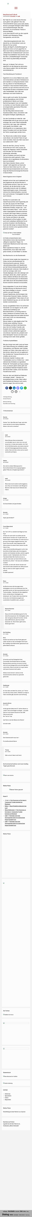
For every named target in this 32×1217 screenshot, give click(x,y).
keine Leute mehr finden (21, 24)
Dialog (5, 1214)
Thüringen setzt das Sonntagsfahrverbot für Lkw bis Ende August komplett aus (15, 817)
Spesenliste (8, 1095)
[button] (6, 388)
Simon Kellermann (10, 810)
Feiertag (27, 1214)
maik (19, 16)
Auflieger (5, 1211)
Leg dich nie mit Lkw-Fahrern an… (12, 1124)
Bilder (24, 1211)
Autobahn (11, 1211)
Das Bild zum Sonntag (9, 403)
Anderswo (7, 1094)
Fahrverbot (22, 1214)
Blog (28, 1211)
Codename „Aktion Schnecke (11, 1125)
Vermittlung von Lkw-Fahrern (11, 1111)
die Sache (12, 203)
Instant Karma (7, 398)
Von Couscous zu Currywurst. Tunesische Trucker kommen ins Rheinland (16, 802)
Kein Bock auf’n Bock (8, 1122)
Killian (6, 806)
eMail (11, 1215)
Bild (21, 1211)
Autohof (17, 1211)
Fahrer (6, 1097)
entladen (16, 1214)
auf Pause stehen (22, 364)
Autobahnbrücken (8, 379)
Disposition (8, 1099)
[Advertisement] (16, 856)
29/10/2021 (13, 16)
